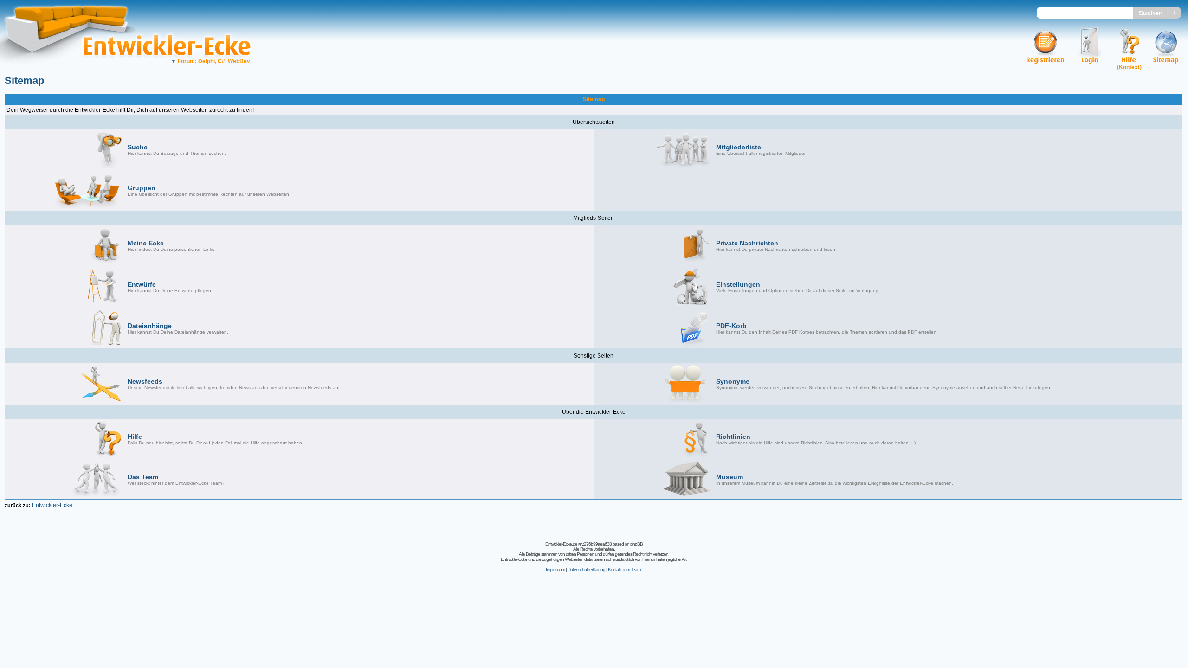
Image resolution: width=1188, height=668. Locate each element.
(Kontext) (1129, 67)
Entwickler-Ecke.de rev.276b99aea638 (578, 543)
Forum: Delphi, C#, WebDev (210, 61)
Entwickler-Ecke (52, 505)
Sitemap (24, 80)
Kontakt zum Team (624, 569)
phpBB (636, 543)
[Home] (73, 72)
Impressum (555, 569)
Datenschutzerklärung (586, 569)
